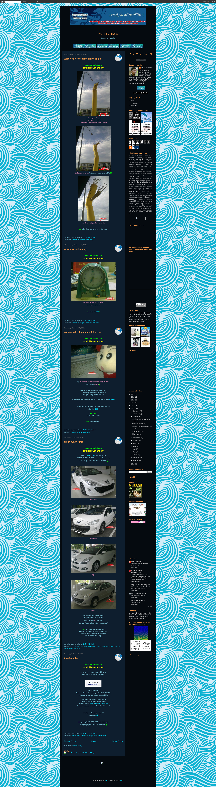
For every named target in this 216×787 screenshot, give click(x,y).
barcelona (134, 161)
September (137, 438)
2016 (133, 394)
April (134, 452)
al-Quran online (134, 613)
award (139, 159)
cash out (141, 164)
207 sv (74, 646)
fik (85, 455)
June (135, 446)
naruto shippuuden (135, 190)
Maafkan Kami (135, 602)
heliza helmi (134, 171)
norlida (136, 319)
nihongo (148, 190)
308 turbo (80, 646)
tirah (134, 321)
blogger (74, 432)
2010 (133, 464)
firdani (142, 313)
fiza (88, 455)
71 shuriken (92, 733)
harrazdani (148, 314)
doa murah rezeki (146, 166)
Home (94, 741)
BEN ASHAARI (136, 562)
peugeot (82, 323)
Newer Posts (70, 741)
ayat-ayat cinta (148, 159)
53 (118, 438)
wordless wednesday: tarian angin (82, 59)
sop (138, 321)
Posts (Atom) (77, 745)
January (136, 460)
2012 (133, 405)
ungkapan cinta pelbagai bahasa (142, 210)
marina (131, 319)
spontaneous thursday (143, 201)
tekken (140, 206)
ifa (148, 319)
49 (118, 246)
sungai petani (68, 648)
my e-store (134, 103)
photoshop (132, 193)
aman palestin (148, 157)
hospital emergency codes (143, 175)
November (136, 414)
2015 (133, 397)
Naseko (107, 780)
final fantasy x (137, 169)
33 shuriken (92, 430)
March (135, 455)
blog (73, 735)
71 (118, 655)
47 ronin (139, 155)
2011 (133, 408)
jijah (130, 314)
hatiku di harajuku (147, 169)
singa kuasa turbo (73, 442)
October (136, 416)
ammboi (112, 399)
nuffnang (131, 191)
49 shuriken (92, 320)
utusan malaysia (139, 618)
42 (118, 55)
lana (142, 314)
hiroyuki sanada (140, 173)
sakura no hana (137, 197)
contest (79, 432)
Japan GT (147, 155)
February (136, 457)
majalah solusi (148, 184)
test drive (77, 648)
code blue (136, 166)
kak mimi (143, 316)
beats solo (143, 161)
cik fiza (132, 316)
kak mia (136, 318)
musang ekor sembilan (137, 186)
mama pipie (136, 314)
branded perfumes (101, 703)
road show (109, 646)
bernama (131, 616)
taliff (130, 321)
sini (96, 715)
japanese (132, 178)
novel (91, 703)
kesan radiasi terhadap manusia (141, 180)
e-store (77, 735)
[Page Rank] (141, 306)
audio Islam (143, 613)
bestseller (134, 105)
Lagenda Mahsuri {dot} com (141, 585)
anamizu (148, 318)
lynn (145, 319)
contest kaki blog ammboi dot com (82, 332)
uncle (93, 455)
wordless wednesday (86, 240)
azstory (143, 321)
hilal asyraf (131, 173)
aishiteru (131, 157)
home (132, 100)
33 (118, 329)
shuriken (141, 199)
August (135, 440)
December (136, 411)
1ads (149, 615)
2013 (133, 403)
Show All (150, 606)
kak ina (142, 318)
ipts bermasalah (145, 176)
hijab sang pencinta (145, 171)
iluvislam (132, 176)
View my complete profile (137, 83)
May (134, 449)
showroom (116, 646)
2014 (133, 400)
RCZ (103, 646)
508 (97, 312)
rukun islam (143, 195)
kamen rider (148, 178)
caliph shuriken (146, 67)
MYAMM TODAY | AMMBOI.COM (137, 571)
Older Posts (117, 741)
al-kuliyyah (139, 157)
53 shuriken (92, 644)
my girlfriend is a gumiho (142, 188)
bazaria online (142, 615)
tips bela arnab (140, 208)
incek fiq (148, 313)
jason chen (140, 178)
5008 (85, 646)
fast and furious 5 (142, 168)
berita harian (140, 616)
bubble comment (139, 162)
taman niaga (102, 735)
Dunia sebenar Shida (138, 593)
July (134, 443)
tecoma (133, 206)
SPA (135, 615)
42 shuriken (92, 237)
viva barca (132, 211)
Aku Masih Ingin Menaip (138, 595)
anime (132, 159)
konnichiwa (108, 33)
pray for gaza (142, 193)
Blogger (120, 780)
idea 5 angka (71, 658)
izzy (141, 319)
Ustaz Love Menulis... (138, 600)
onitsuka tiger (145, 191)
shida (137, 313)
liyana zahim (139, 184)
